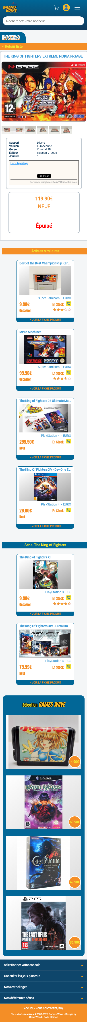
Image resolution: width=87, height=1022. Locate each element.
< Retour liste (12, 46)
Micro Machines (30, 332)
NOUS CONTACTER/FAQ (49, 1008)
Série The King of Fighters (45, 545)
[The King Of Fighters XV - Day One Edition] (45, 500)
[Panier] (56, 7)
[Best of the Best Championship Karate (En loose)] (45, 294)
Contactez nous (68, 182)
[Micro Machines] (45, 362)
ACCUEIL (29, 1008)
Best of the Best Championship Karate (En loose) (53, 263)
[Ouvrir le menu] (77, 7)
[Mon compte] (66, 7)
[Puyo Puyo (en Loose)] (43, 768)
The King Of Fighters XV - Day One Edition (47, 469)
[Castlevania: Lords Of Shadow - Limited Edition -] (43, 888)
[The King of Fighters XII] (45, 588)
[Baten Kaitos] (43, 828)
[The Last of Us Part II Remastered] (43, 948)
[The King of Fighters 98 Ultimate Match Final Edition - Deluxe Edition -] (45, 431)
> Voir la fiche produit (45, 319)
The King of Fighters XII (35, 557)
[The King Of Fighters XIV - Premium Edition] (45, 656)
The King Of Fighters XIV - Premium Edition (48, 626)
